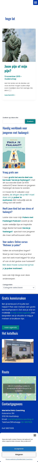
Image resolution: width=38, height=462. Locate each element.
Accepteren (19, 449)
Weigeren (19, 454)
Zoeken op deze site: (10, 118)
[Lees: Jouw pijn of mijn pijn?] (19, 45)
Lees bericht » (10, 95)
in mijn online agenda (20, 312)
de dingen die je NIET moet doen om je (18, 197)
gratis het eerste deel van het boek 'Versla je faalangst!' (18, 178)
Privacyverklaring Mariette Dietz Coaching (19, 459)
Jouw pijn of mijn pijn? (16, 68)
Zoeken (30, 121)
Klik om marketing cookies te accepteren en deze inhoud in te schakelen (19, 388)
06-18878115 (26, 422)
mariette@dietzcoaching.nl (20, 419)
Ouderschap (10, 79)
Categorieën (7, 285)
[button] (35, 435)
